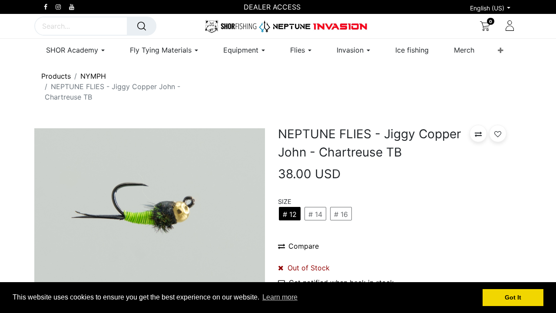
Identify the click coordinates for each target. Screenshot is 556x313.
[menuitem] (412, 50)
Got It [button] (513, 297)
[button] (500, 50)
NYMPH (93, 76)
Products (56, 76)
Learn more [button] (280, 297)
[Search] (141, 26)
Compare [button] (303, 246)
